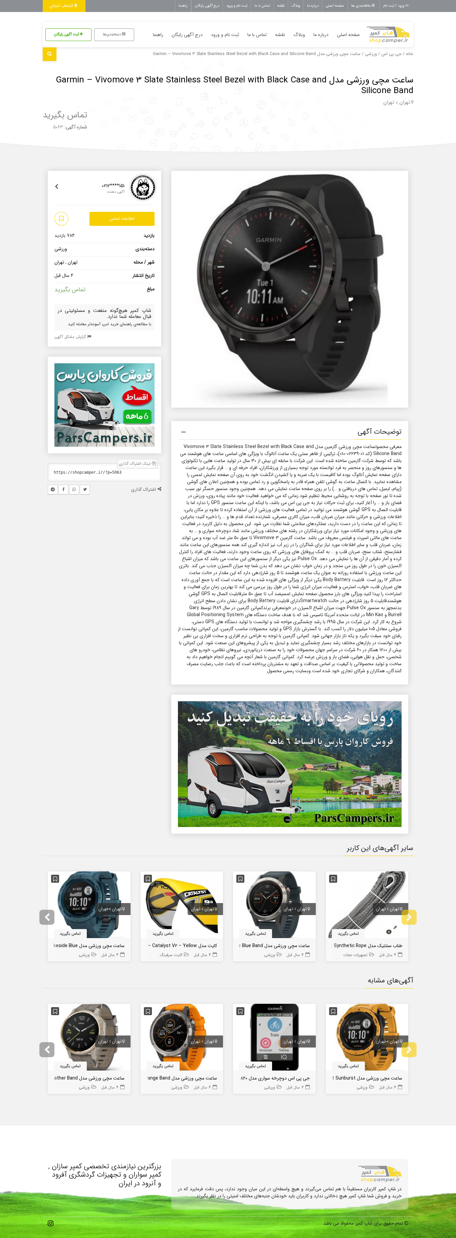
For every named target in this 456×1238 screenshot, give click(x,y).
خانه (409, 54)
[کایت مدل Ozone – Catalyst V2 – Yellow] (182, 906)
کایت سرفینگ (171, 955)
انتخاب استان (62, 5)
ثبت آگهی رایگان (67, 34)
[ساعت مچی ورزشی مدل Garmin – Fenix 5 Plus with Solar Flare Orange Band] (182, 1038)
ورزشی (371, 54)
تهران (404, 102)
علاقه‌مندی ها (361, 6)
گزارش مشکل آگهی (70, 337)
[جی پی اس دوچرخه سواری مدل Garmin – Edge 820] (274, 1038)
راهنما (183, 6)
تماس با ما (262, 6)
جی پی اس (391, 54)
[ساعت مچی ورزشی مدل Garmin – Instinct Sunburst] (367, 1038)
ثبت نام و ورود (236, 6)
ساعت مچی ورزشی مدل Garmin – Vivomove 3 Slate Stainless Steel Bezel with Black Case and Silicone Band (234, 85)
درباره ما (313, 6)
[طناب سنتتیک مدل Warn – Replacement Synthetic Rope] (367, 906)
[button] (289, 433)
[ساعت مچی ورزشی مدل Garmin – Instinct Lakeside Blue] (89, 906)
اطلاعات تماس (122, 218)
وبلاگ (295, 6)
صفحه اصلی (335, 6)
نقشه (280, 6)
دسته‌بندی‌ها (112, 34)
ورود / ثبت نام (394, 6)
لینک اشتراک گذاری (135, 463)
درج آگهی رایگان (207, 6)
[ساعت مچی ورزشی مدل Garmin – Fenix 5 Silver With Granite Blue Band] (274, 906)
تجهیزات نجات (355, 955)
